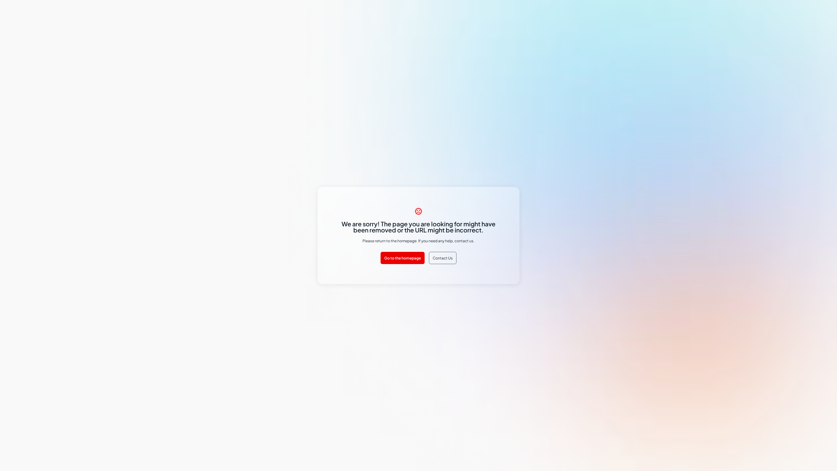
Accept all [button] (481, 258)
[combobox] (496, 208)
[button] (363, 257)
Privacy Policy (349, 246)
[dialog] (418, 235)
